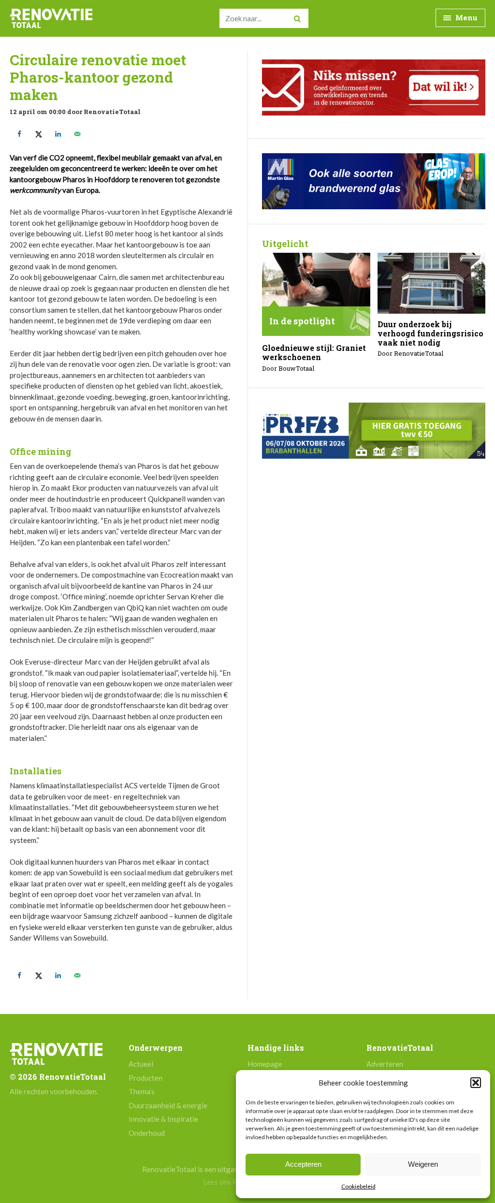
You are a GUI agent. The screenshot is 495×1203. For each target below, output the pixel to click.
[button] (475, 1082)
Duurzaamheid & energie (168, 1105)
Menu (465, 17)
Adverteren (384, 1063)
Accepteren (303, 1164)
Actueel (141, 1063)
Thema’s (142, 1091)
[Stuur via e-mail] (77, 134)
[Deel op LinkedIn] (58, 134)
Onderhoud (147, 1133)
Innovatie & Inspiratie (163, 1119)
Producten (145, 1077)
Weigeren (423, 1164)
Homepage (265, 1063)
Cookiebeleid (358, 1186)
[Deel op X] (38, 134)
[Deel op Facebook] (19, 134)
